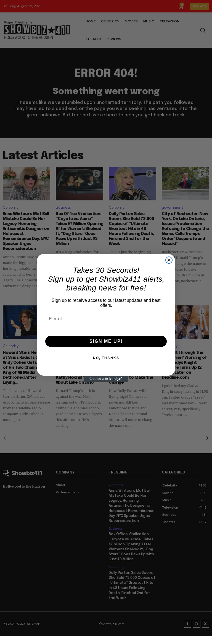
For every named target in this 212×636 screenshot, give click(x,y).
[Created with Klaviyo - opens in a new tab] (106, 379)
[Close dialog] (169, 260)
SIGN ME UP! (106, 341)
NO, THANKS (106, 358)
